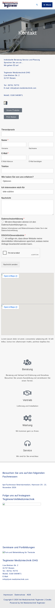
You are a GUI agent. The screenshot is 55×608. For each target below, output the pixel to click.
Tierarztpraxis (8, 130)
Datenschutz (20, 595)
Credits (48, 600)
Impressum (8, 595)
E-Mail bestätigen (35, 161)
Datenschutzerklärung (12, 219)
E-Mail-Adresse (7, 161)
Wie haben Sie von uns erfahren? (17, 177)
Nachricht (6, 198)
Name (4, 140)
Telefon (5, 166)
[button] (37, 5)
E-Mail (5, 153)
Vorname (4, 148)
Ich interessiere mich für (13, 187)
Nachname (33, 148)
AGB (29, 595)
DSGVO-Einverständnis (13, 235)
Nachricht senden (10, 264)
